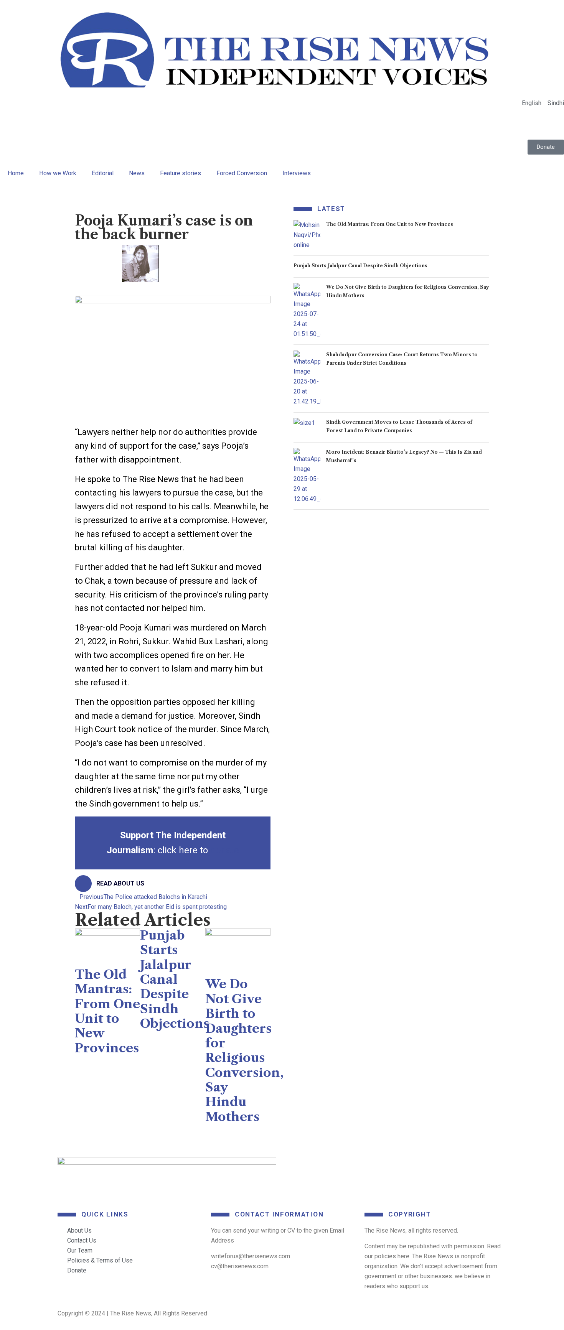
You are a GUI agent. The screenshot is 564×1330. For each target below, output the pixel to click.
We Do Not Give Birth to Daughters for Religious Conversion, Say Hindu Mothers (244, 1050)
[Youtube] (406, 1166)
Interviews (296, 173)
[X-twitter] (352, 1166)
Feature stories (180, 173)
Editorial (103, 173)
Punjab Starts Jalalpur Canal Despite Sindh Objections (174, 979)
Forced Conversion (241, 173)
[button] (81, 287)
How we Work (57, 173)
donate (224, 850)
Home (16, 173)
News (137, 173)
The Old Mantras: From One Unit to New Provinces (107, 1011)
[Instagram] (461, 1166)
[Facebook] (297, 1166)
